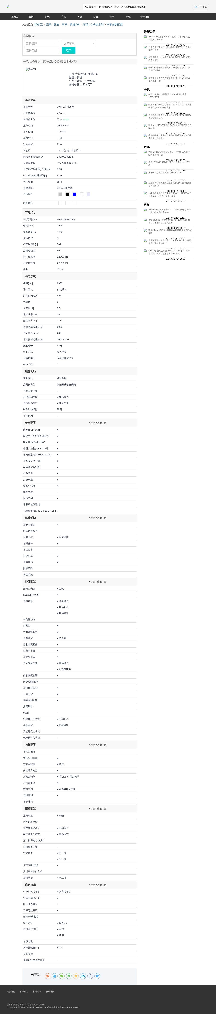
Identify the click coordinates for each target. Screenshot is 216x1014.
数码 (47, 16)
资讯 (31, 16)
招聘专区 (37, 991)
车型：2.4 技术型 (93, 24)
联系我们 (24, 991)
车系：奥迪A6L (71, 24)
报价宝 (14, 16)
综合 (95, 16)
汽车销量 (144, 16)
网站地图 (50, 991)
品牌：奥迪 (52, 24)
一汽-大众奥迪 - (83, 73)
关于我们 (11, 991)
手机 (63, 16)
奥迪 (79, 77)
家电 (128, 16)
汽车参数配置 (114, 24)
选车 (68, 50)
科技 (79, 16)
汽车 (112, 16)
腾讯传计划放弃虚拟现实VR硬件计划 (165, 172)
